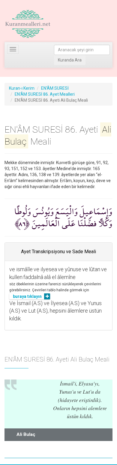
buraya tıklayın (27, 296)
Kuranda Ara (70, 60)
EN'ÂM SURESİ (55, 88)
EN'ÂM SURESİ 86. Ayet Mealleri (45, 94)
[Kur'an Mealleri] (27, 24)
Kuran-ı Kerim (21, 88)
